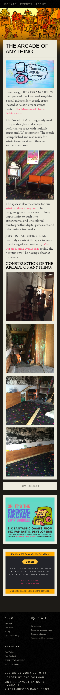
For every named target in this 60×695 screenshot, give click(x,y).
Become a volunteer (38, 634)
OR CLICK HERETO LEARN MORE (30, 582)
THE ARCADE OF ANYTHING (27, 49)
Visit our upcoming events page (28, 247)
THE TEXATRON (13, 664)
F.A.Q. (7, 631)
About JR (8, 623)
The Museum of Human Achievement (26, 111)
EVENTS (26, 4)
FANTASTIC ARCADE (15, 660)
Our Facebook (10, 656)
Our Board (9, 627)
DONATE (10, 4)
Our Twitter (9, 652)
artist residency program (21, 208)
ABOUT (41, 4)
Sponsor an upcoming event (41, 630)
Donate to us (36, 626)
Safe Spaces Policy (12, 635)
